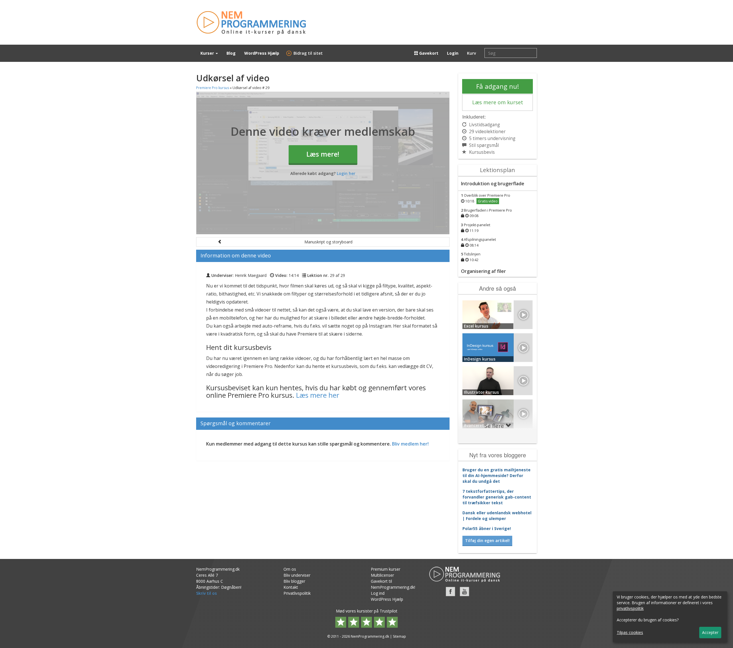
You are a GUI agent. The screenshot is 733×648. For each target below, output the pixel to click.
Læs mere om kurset (497, 102)
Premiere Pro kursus (212, 87)
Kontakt (290, 587)
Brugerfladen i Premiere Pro (486, 213)
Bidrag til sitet (305, 53)
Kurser (207, 53)
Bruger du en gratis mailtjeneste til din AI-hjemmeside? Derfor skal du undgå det (496, 475)
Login (452, 53)
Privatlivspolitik (297, 593)
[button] (323, 242)
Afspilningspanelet (478, 242)
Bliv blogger (294, 581)
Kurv (471, 53)
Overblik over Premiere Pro (485, 198)
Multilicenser (382, 575)
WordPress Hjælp (261, 53)
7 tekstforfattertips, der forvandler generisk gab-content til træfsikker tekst (496, 497)
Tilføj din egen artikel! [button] (487, 540)
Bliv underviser (296, 575)
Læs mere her (317, 395)
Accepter (710, 632)
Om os (289, 569)
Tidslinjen (470, 257)
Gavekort (428, 53)
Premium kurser (385, 569)
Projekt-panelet (475, 227)
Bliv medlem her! (410, 444)
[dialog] (670, 616)
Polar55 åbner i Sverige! (486, 528)
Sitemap (399, 636)
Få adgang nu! (497, 86)
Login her (346, 173)
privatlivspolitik (630, 608)
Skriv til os (206, 593)
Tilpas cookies (630, 632)
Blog (231, 53)
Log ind (378, 593)
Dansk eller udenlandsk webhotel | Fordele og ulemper (496, 515)
